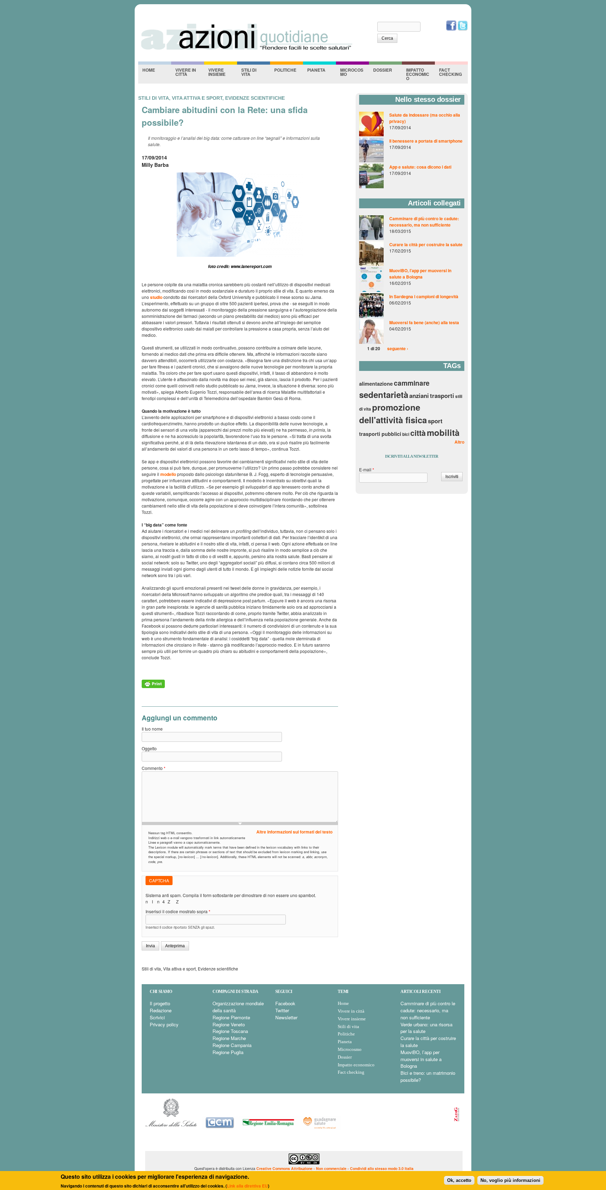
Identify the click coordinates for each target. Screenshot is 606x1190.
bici (405, 434)
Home (148, 70)
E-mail (366, 469)
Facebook (285, 1003)
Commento (154, 768)
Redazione (160, 1010)
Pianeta (316, 70)
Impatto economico (417, 74)
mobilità (443, 432)
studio (156, 297)
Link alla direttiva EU (247, 1185)
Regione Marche (229, 1038)
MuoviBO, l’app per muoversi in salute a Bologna (420, 273)
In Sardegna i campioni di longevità (423, 296)
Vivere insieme (216, 72)
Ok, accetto (459, 1180)
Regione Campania (232, 1045)
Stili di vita (248, 72)
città (418, 432)
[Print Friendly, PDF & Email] (153, 686)
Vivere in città (185, 72)
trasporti (442, 395)
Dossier (382, 70)
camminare (412, 383)
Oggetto (149, 748)
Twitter (282, 1010)
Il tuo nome (152, 729)
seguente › (397, 348)
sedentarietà (383, 394)
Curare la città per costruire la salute (426, 244)
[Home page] (246, 49)
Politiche (285, 70)
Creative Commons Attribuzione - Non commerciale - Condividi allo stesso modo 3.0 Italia (334, 1168)
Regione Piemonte (231, 1017)
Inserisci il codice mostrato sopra (178, 911)
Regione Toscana (230, 1031)
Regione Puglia (228, 1052)
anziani (419, 395)
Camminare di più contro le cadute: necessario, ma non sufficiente (424, 221)
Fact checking (450, 72)
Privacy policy (164, 1024)
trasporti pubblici (380, 433)
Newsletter (286, 1017)
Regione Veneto (229, 1024)
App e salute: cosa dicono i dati (420, 167)
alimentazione (376, 383)
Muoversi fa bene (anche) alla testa (424, 322)
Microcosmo (351, 72)
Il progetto (160, 1003)
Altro (459, 442)
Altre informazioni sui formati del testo (294, 832)
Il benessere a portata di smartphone (426, 141)
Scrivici (157, 1017)
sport (435, 421)
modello (168, 474)
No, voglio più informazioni (510, 1180)
